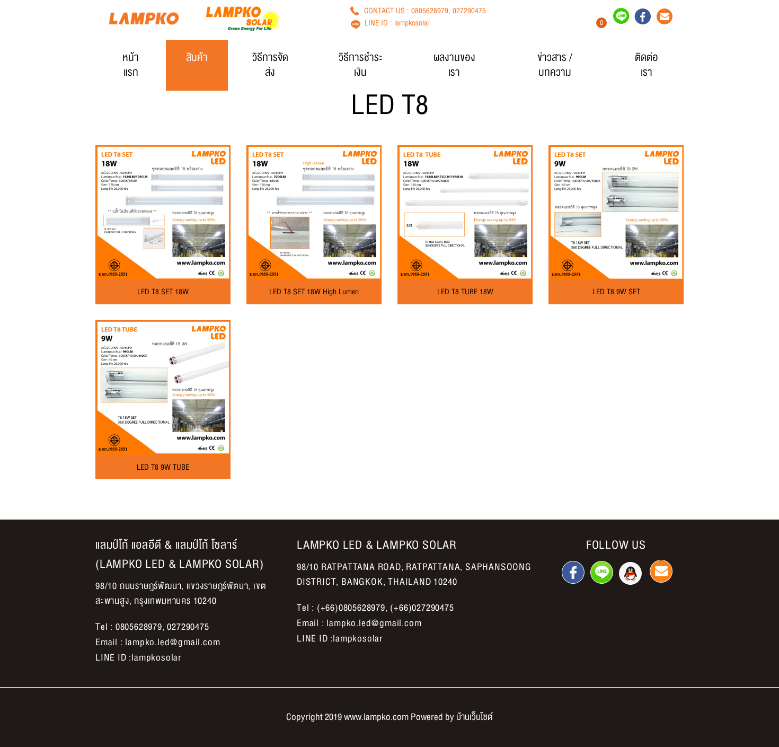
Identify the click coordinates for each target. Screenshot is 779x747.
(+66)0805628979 (351, 608)
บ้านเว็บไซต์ (474, 717)
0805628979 (429, 10)
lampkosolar (412, 22)
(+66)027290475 (422, 608)
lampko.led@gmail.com (172, 642)
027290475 (469, 10)
